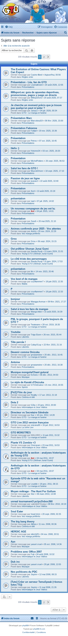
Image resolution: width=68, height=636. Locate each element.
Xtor (33, 494)
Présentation (18, 138)
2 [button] (44, 57)
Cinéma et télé (28, 397)
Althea (33, 524)
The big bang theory (22, 521)
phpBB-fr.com (39, 629)
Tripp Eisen (36, 334)
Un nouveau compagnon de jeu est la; (33, 208)
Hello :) (15, 148)
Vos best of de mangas (24, 279)
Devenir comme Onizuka (25, 352)
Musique (25, 377)
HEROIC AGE (18, 531)
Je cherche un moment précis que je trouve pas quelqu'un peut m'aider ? (36, 106)
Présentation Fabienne (24, 128)
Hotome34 (35, 151)
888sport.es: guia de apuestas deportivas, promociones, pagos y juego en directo (35, 94)
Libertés (25, 337)
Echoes (34, 375)
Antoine (15, 362)
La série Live (27, 427)
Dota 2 (14, 402)
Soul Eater (17, 511)
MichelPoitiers (37, 161)
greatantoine (36, 355)
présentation (18, 198)
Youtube (15, 332)
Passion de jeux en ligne (25, 178)
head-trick (35, 514)
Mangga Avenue (38, 301)
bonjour (15, 299)
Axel (33, 191)
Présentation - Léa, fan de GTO (29, 82)
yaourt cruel (36, 544)
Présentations (28, 87)
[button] (48, 57)
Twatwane (35, 324)
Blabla (24, 284)
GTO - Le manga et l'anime (34, 113)
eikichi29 (35, 534)
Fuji (32, 554)
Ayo (13, 541)
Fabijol (34, 131)
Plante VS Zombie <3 (23, 442)
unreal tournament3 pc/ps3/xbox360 (32, 501)
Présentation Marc (21, 118)
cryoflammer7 (37, 281)
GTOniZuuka (37, 385)
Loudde (34, 484)
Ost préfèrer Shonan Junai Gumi (30, 248)
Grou (14, 238)
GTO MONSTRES (21, 432)
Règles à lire (27, 77)
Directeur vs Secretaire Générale (29, 412)
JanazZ (34, 110)
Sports (25, 387)
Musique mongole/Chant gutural (30, 372)
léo (32, 271)
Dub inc (15, 561)
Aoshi (33, 231)
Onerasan (35, 445)
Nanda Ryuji (36, 251)
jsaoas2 (34, 181)
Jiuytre (34, 574)
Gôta (33, 405)
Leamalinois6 (37, 85)
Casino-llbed (36, 75)
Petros (34, 141)
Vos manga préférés (31, 233)
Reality (34, 395)
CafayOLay (36, 345)
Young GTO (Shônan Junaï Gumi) (37, 253)
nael (33, 201)
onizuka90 (35, 425)
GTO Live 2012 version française (30, 422)
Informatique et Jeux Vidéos (34, 407)
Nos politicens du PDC (24, 571)
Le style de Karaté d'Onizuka (27, 382)
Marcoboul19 (37, 120)
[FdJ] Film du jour (21, 392)
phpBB (25, 625)
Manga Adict (36, 312)
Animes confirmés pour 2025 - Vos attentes (36, 228)
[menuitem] (9, 27)
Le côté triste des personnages (29, 258)
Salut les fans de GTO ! (24, 168)
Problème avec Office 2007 (26, 551)
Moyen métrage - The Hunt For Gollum (33, 491)
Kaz (32, 415)
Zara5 (33, 221)
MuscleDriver (37, 171)
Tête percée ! (18, 342)
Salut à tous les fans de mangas (29, 309)
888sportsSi (36, 98)
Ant (32, 211)
